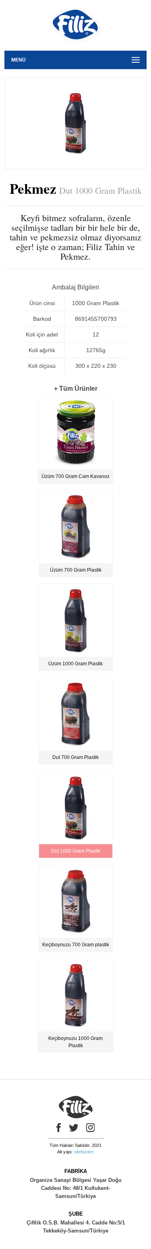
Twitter (73, 1127)
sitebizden (84, 1151)
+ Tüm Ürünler (75, 388)
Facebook (56, 1127)
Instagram (90, 1127)
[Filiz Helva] (75, 48)
